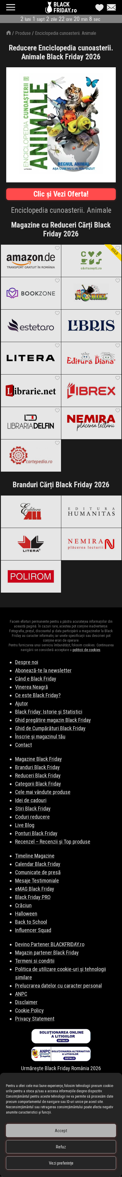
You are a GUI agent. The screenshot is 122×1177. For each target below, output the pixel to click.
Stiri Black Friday (33, 808)
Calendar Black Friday (37, 864)
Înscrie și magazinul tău (40, 736)
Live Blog (24, 825)
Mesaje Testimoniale (37, 880)
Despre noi (26, 662)
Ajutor (21, 703)
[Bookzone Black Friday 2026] (31, 293)
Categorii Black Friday (38, 784)
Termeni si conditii (34, 961)
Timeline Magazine (34, 856)
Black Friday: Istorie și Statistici (48, 712)
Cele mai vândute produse (42, 792)
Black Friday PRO (33, 897)
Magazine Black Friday (38, 759)
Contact (23, 745)
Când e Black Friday (35, 679)
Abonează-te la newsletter (43, 670)
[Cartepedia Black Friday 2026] (31, 455)
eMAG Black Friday (34, 889)
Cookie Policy (29, 1010)
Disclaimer (26, 1002)
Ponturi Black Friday (36, 833)
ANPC (21, 994)
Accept (61, 1130)
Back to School (31, 922)
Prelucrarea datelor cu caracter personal (58, 986)
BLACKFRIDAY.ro (65, 7)
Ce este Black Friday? (38, 695)
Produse (23, 33)
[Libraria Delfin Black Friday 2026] (31, 423)
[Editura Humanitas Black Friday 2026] (91, 511)
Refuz (61, 1147)
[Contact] (110, 7)
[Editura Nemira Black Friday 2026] (91, 544)
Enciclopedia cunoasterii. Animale (65, 33)
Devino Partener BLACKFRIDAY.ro (49, 944)
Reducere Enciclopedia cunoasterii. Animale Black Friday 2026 (61, 52)
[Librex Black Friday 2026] (91, 390)
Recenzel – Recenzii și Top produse (52, 841)
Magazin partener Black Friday (47, 952)
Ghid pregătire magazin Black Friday (53, 720)
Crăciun (23, 905)
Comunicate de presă (38, 872)
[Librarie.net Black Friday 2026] (31, 390)
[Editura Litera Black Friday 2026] (31, 358)
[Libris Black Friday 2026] (91, 325)
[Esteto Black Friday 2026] (31, 325)
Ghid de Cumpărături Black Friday (50, 728)
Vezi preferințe (61, 1163)
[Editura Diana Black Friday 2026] (91, 358)
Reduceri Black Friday (38, 775)
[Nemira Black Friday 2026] (91, 423)
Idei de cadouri (30, 800)
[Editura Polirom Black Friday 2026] (31, 576)
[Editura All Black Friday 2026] (31, 511)
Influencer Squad (33, 930)
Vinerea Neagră (31, 687)
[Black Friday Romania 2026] (49, 8)
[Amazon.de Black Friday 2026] (31, 260)
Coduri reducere (32, 817)
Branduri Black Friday (37, 767)
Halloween (26, 913)
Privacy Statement (34, 1019)
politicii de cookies (86, 650)
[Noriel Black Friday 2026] (91, 293)
